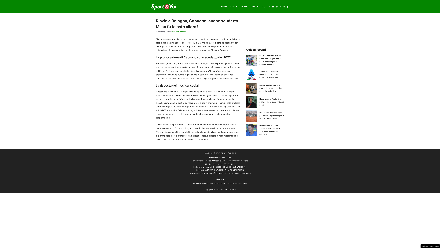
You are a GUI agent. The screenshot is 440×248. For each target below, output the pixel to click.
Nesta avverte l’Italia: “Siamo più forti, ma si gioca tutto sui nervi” (271, 102)
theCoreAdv (242, 183)
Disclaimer (231, 153)
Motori (255, 7)
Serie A (233, 7)
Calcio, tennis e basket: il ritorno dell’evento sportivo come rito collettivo (270, 88)
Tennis (244, 7)
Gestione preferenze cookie (430, 246)
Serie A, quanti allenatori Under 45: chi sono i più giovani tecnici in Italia (269, 74)
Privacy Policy (220, 153)
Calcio (223, 7)
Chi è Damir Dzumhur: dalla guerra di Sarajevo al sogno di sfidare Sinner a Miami (271, 116)
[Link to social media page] (269, 7)
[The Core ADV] (220, 180)
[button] (263, 6)
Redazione (208, 153)
